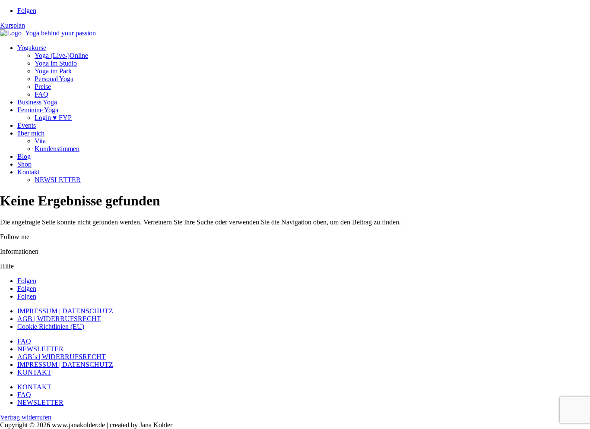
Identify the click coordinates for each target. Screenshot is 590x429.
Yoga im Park (53, 71)
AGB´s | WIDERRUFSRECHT (61, 356)
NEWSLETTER (58, 179)
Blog (24, 156)
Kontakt (28, 172)
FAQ (41, 94)
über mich (30, 133)
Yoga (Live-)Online (61, 55)
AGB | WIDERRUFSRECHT (59, 318)
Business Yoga (37, 102)
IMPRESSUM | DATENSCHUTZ (65, 311)
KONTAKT (34, 372)
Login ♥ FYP (53, 117)
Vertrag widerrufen (25, 417)
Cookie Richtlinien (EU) (50, 326)
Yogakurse (31, 47)
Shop (24, 164)
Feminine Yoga (37, 110)
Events (26, 125)
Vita (40, 141)
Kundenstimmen (57, 148)
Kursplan (12, 25)
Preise (43, 86)
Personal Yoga (54, 78)
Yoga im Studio (56, 63)
